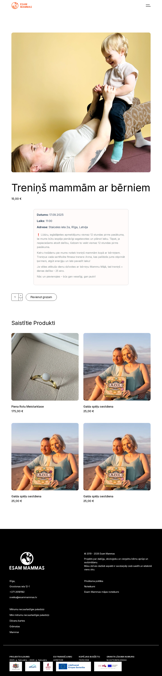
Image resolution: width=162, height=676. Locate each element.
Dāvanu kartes (17, 620)
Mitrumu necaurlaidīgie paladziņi (26, 609)
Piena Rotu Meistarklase (27, 406)
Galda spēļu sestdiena (98, 406)
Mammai (14, 632)
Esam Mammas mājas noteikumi (101, 591)
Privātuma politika (93, 581)
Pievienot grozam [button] (11, 411)
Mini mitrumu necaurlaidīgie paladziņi (29, 615)
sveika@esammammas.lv (23, 597)
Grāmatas (14, 626)
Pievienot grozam (41, 297)
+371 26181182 (17, 591)
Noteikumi (89, 586)
